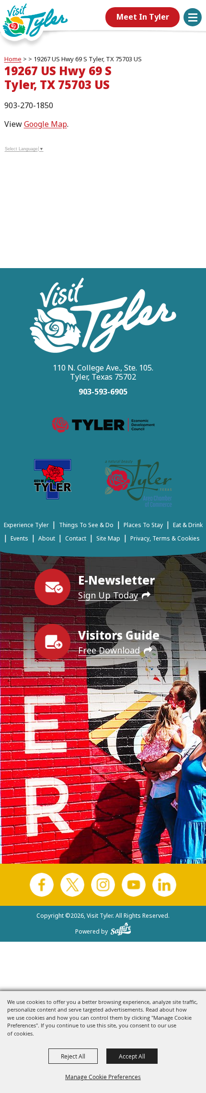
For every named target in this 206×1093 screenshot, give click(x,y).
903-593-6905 (103, 391)
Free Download (109, 650)
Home (13, 59)
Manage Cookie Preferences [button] (103, 1077)
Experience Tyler (26, 525)
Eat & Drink (188, 525)
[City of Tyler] (52, 481)
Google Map (45, 124)
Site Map (108, 538)
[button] (192, 17)
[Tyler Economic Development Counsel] (103, 426)
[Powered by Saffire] (121, 927)
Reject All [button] (73, 1056)
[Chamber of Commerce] (138, 484)
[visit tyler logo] (103, 317)
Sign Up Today (108, 595)
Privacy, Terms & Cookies (165, 538)
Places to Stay (143, 525)
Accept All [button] (132, 1056)
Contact (75, 538)
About (46, 538)
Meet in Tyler (142, 16)
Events (19, 538)
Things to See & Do (86, 525)
